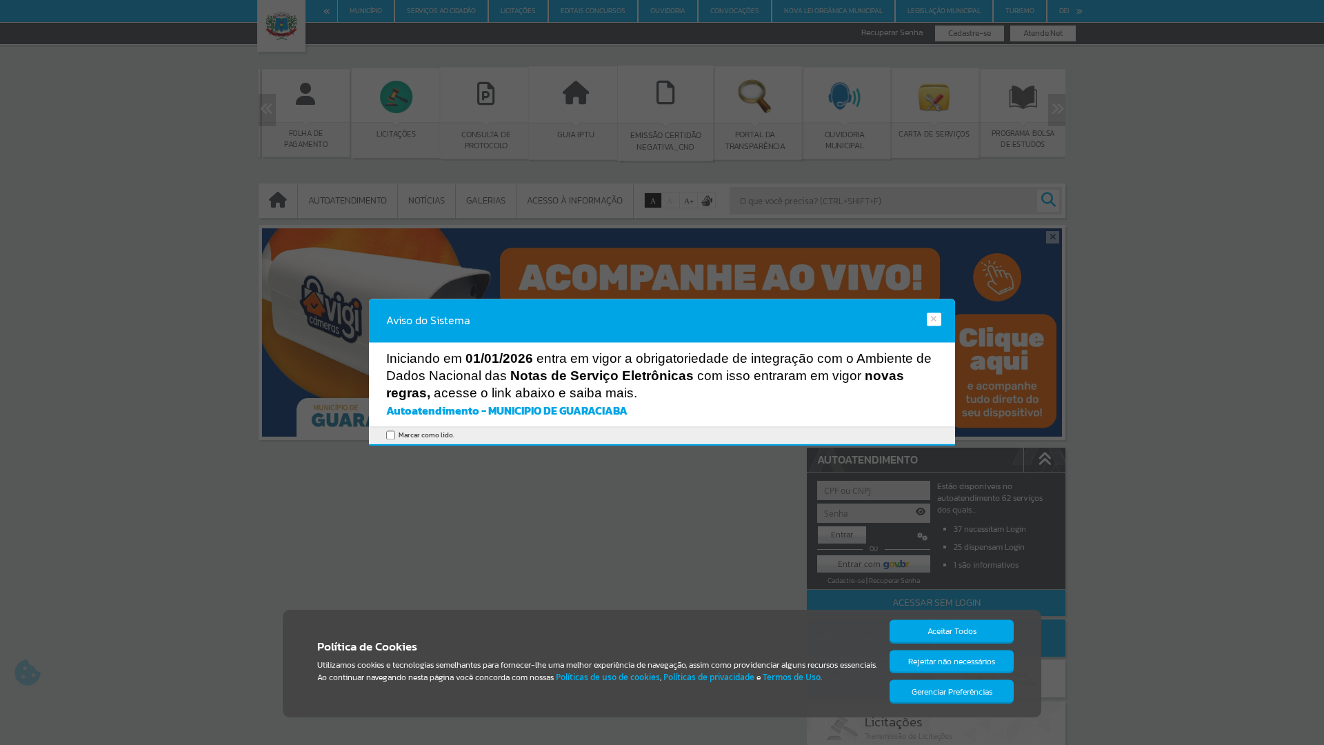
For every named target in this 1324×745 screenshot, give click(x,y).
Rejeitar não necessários (951, 661)
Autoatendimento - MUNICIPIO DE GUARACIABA (507, 410)
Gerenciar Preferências (952, 692)
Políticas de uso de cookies (608, 677)
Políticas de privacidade (708, 677)
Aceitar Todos (951, 631)
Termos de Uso (792, 677)
